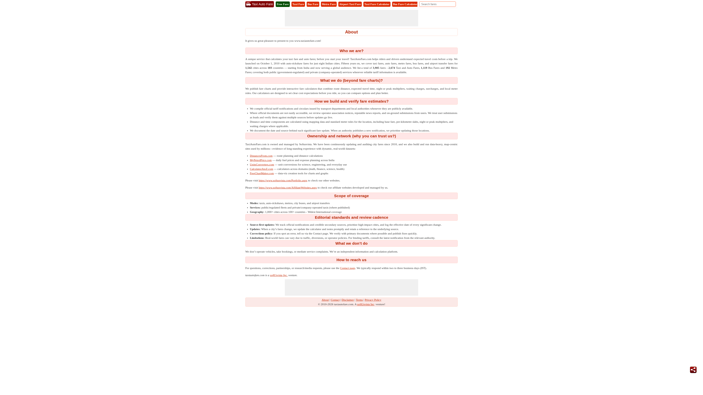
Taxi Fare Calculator (377, 4)
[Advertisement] (351, 18)
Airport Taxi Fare (350, 4)
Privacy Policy (373, 299)
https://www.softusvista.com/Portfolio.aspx (283, 180)
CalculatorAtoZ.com (261, 169)
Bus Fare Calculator (405, 4)
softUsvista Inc (365, 304)
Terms (359, 299)
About (325, 299)
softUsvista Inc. (279, 275)
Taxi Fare (298, 4)
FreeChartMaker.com (262, 173)
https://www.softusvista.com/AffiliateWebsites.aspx (288, 187)
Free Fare (283, 4)
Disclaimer (348, 299)
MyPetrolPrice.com (261, 160)
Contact (335, 299)
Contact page (347, 268)
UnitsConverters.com (262, 164)
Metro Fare (329, 4)
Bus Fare (313, 4)
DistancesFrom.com (261, 155)
